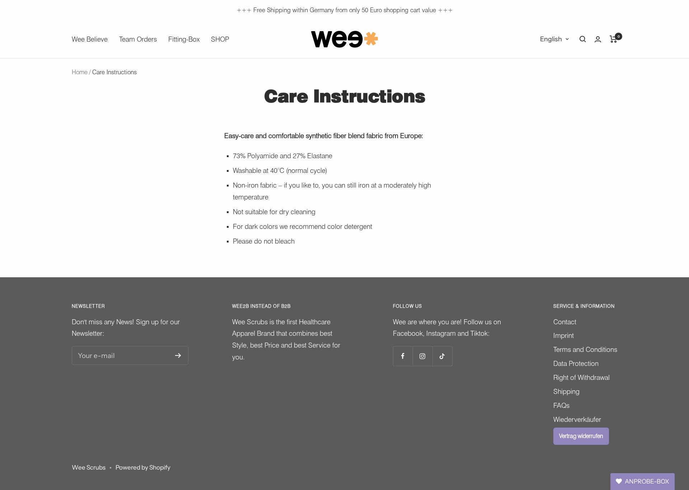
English (551, 39)
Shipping (566, 391)
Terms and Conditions (585, 349)
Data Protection (576, 363)
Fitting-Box (184, 39)
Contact (564, 322)
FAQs (561, 405)
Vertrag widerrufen (581, 436)
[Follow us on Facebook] (403, 356)
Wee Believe (90, 39)
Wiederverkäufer (577, 419)
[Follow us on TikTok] (442, 356)
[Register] (178, 355)
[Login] (598, 39)
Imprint (563, 335)
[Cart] (613, 39)
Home (80, 72)
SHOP (220, 39)
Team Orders (138, 39)
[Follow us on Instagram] (422, 356)
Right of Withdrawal (581, 377)
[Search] (583, 39)
